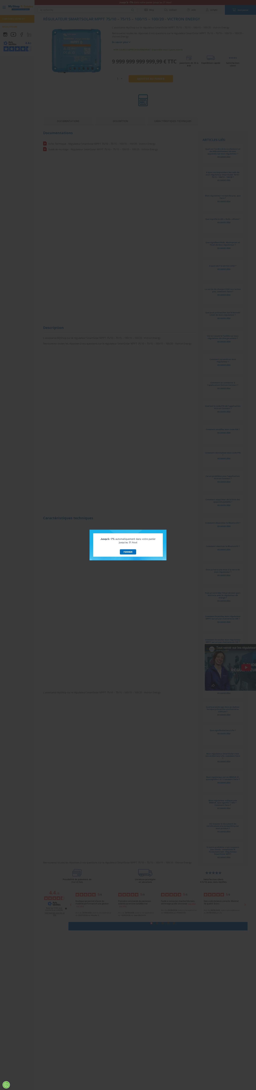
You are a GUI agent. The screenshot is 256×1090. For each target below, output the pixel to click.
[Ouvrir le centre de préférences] (6, 1085)
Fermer (128, 552)
